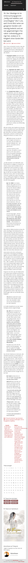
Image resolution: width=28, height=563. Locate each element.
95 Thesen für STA (16, 1)
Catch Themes (21, 561)
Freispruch (7, 419)
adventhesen (15, 560)
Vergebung (12, 421)
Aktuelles (6, 5)
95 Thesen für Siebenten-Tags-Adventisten (14, 418)
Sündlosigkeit (17, 419)
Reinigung (12, 419)
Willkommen (7, 1)
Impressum (13, 5)
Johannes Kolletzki (16, 43)
